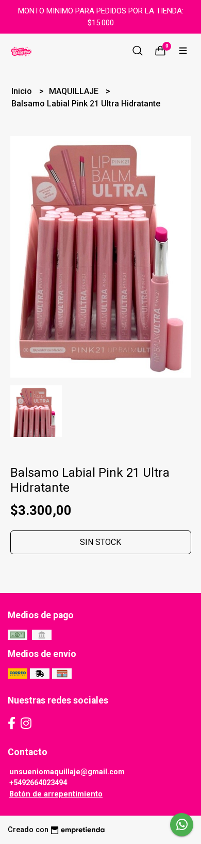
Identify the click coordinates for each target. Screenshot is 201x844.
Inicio (22, 91)
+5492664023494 (38, 782)
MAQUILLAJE (74, 91)
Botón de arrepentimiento (56, 794)
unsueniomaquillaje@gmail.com (67, 772)
